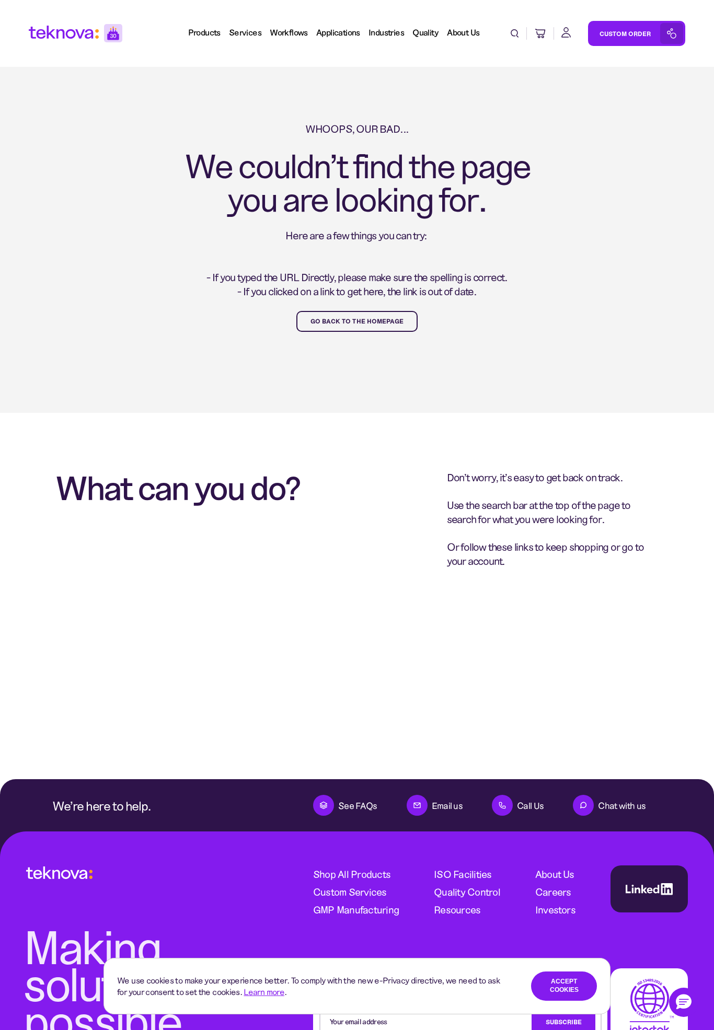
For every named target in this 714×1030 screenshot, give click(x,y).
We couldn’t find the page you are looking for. (357, 181)
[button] (683, 1002)
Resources (457, 910)
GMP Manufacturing (356, 910)
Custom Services (350, 892)
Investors (555, 910)
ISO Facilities (462, 874)
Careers (553, 892)
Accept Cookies (564, 985)
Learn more (264, 992)
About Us (554, 874)
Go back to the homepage (357, 321)
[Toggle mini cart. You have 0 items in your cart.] (540, 33)
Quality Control (467, 892)
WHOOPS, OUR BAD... (357, 128)
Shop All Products (351, 874)
